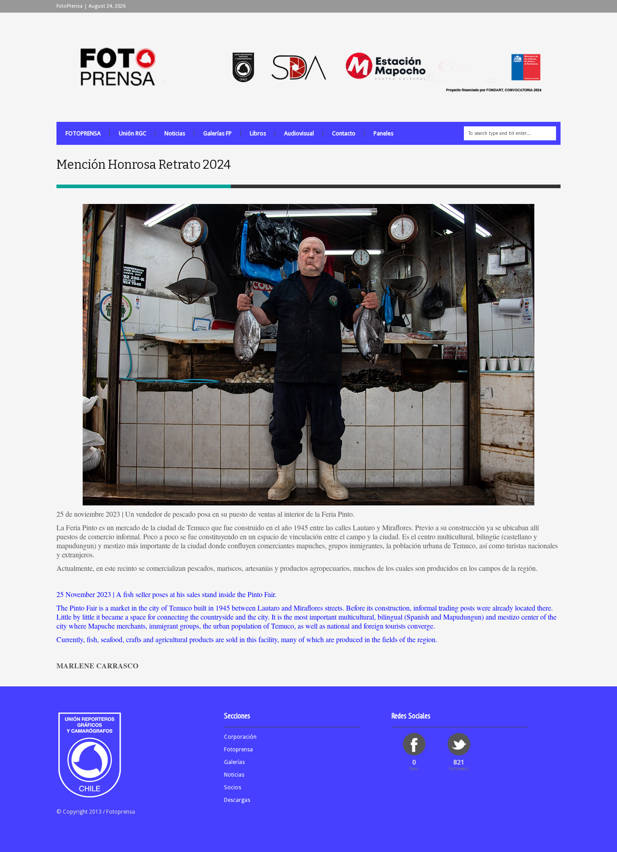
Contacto (343, 133)
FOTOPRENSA (83, 133)
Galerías (234, 762)
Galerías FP (217, 133)
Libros (258, 133)
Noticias (174, 133)
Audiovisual (299, 133)
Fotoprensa (238, 749)
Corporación (240, 737)
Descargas (237, 800)
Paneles (383, 133)
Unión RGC (132, 133)
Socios (232, 787)
